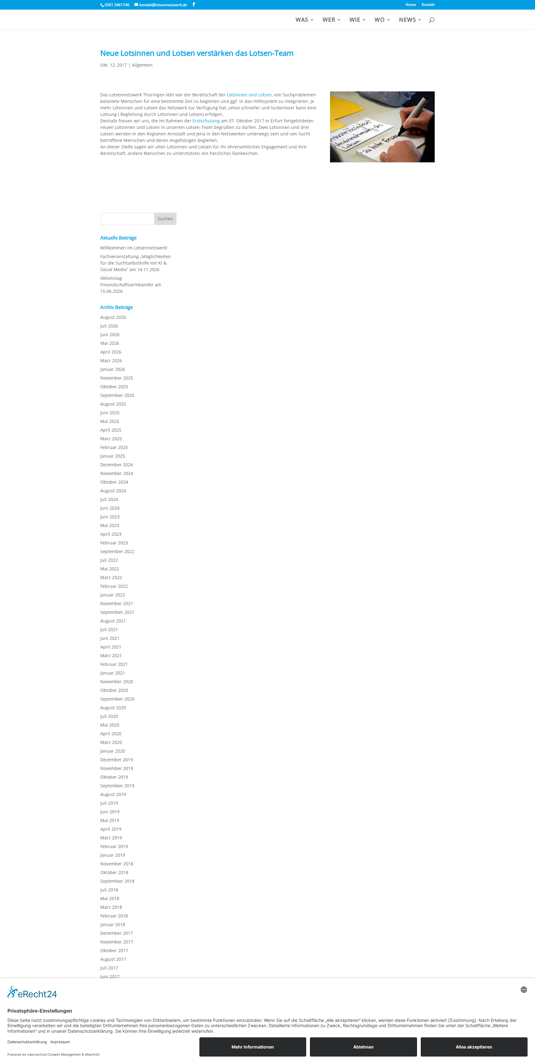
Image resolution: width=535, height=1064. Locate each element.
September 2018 (117, 881)
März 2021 (111, 655)
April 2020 (110, 733)
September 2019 (117, 786)
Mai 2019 (109, 820)
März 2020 (111, 742)
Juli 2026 (109, 326)
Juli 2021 (109, 629)
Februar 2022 (114, 586)
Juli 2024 (109, 499)
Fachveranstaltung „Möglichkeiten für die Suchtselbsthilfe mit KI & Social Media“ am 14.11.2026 (135, 262)
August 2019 (113, 794)
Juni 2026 (110, 334)
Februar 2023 (114, 543)
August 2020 (113, 707)
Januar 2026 (112, 369)
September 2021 (117, 612)
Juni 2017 (110, 976)
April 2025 (110, 430)
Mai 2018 (109, 898)
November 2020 (116, 681)
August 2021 (113, 621)
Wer (329, 20)
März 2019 (111, 838)
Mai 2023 (109, 525)
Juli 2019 (109, 803)
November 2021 (116, 603)
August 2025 (113, 404)
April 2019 (110, 829)
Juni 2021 (110, 638)
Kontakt (428, 5)
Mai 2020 (109, 725)
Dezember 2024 (116, 465)
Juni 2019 (110, 812)
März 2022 (111, 577)
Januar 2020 (112, 751)
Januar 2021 (112, 673)
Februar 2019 (114, 846)
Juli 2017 (109, 968)
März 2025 (111, 439)
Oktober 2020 (114, 690)
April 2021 (110, 647)
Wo (380, 20)
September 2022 (117, 551)
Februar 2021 (114, 664)
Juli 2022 (109, 560)
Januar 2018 (112, 924)
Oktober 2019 (114, 777)
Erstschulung (207, 121)
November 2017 (116, 942)
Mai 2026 (109, 343)
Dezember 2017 (116, 933)
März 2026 (111, 360)
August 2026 (113, 317)
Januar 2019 (112, 855)
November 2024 (116, 473)
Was (302, 20)
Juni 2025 (110, 412)
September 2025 (117, 395)
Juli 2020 (109, 716)
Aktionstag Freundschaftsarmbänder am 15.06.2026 (130, 284)
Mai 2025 (109, 421)
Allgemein (142, 65)
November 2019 (116, 768)
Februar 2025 (114, 447)
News (407, 20)
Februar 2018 (114, 916)
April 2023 (110, 534)
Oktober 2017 (114, 950)
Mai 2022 (109, 569)
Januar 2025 (112, 456)
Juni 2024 (110, 508)
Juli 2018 (109, 890)
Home (411, 5)
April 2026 (110, 352)
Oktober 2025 (114, 386)
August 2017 (113, 959)
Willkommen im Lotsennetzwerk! (133, 248)
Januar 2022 (112, 595)
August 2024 (113, 491)
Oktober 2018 (114, 872)
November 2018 (116, 864)
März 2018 (111, 907)
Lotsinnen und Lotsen (249, 95)
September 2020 (117, 699)
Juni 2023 (110, 517)
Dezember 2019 (116, 760)
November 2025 (116, 378)
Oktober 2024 (114, 482)
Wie (355, 20)
